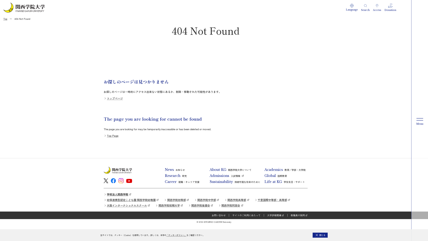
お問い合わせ (219, 215)
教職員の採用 (298, 215)
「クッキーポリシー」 (176, 235)
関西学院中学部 (206, 200)
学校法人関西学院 (117, 194)
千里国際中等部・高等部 (272, 200)
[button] (352, 8)
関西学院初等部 (176, 200)
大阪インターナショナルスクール (127, 205)
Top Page (112, 136)
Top (5, 18)
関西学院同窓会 (230, 205)
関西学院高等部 (236, 200)
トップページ (115, 98)
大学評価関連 (274, 215)
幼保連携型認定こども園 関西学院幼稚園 (131, 200)
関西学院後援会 (200, 205)
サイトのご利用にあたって (246, 215)
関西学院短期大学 (169, 205)
